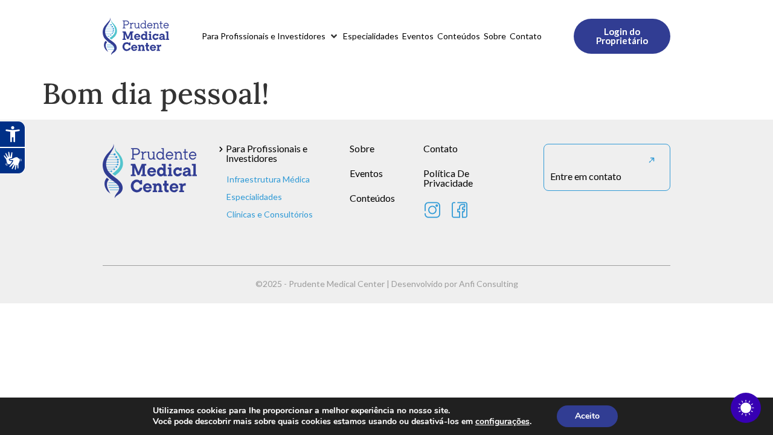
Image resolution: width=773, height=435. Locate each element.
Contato (440, 148)
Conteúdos (372, 198)
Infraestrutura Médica (268, 179)
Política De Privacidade (448, 177)
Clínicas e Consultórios (269, 214)
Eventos (366, 173)
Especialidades (254, 197)
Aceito (587, 416)
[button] (270, 36)
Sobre (362, 148)
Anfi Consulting (488, 284)
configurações (502, 421)
